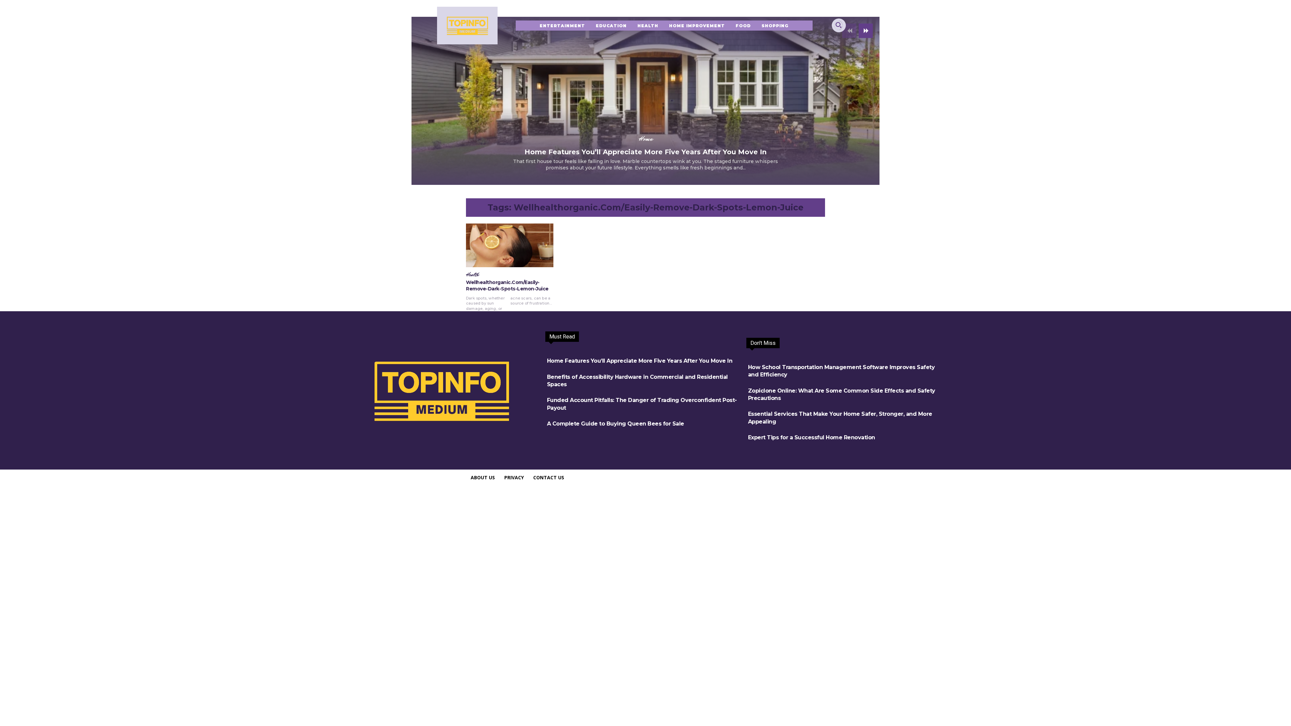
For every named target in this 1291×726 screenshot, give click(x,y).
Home (646, 138)
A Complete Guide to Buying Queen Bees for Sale (615, 423)
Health (472, 275)
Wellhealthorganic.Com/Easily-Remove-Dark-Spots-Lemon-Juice (507, 285)
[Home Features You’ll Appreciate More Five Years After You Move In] (645, 101)
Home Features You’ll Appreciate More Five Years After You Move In (645, 152)
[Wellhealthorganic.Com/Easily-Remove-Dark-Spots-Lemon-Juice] (509, 245)
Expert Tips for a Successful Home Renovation (811, 437)
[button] (838, 25)
